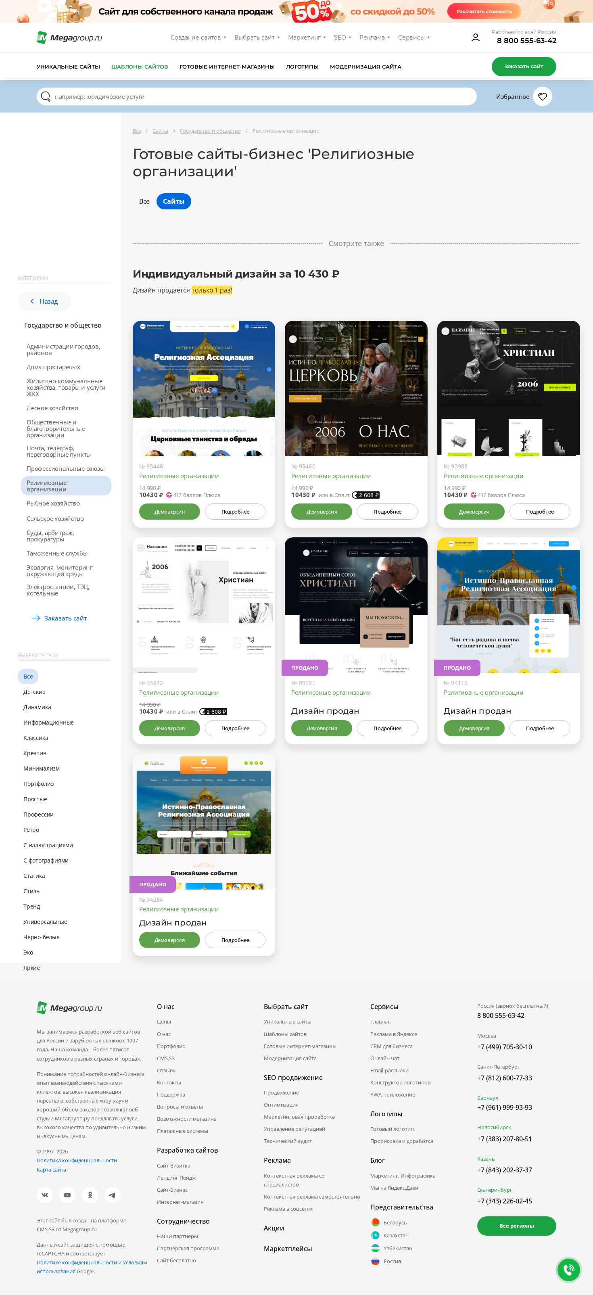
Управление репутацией (294, 1128)
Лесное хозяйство (52, 408)
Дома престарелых (53, 367)
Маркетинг (304, 37)
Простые (35, 799)
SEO (340, 37)
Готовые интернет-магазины (227, 66)
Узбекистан (398, 1248)
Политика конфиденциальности (77, 1160)
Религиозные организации (47, 485)
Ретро (31, 829)
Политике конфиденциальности (77, 1262)
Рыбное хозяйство (53, 503)
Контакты (169, 1082)
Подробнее (235, 511)
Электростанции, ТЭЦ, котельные (58, 590)
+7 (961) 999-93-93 (504, 1107)
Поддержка (171, 1094)
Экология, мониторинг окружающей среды (59, 570)
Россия (392, 1261)
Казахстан (396, 1235)
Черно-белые (41, 937)
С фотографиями (46, 860)
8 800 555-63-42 (526, 40)
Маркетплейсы (288, 1248)
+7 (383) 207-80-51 (504, 1138)
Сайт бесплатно (176, 1260)
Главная (380, 1021)
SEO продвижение (293, 1077)
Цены (164, 1021)
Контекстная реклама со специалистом (294, 1180)
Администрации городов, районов (63, 349)
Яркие (31, 967)
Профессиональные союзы (66, 468)
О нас (164, 1034)
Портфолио (38, 783)
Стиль (31, 891)
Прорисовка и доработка (401, 1141)
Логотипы (302, 66)
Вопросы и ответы (180, 1106)
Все (28, 676)
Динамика (37, 707)
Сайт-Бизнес (172, 1189)
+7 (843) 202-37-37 (504, 1170)
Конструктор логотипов (400, 1082)
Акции (274, 1228)
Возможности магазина (187, 1118)
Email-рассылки (389, 1070)
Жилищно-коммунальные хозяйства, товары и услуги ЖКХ (66, 387)
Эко (28, 952)
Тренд (31, 906)
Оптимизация (281, 1104)
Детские (34, 692)
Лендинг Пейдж (176, 1177)
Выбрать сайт (254, 37)
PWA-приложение (392, 1094)
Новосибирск (494, 1127)
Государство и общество (63, 325)
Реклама (372, 37)
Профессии (38, 814)
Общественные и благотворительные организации (56, 428)
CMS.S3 (166, 1058)
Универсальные (45, 921)
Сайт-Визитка (173, 1165)
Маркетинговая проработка (299, 1116)
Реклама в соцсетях (288, 1208)
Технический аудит (288, 1141)
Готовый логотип (392, 1128)
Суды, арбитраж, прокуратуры (50, 535)
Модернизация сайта (365, 66)
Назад (49, 301)
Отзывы (167, 1070)
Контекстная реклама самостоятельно (312, 1196)
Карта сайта (51, 1169)
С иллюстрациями (48, 845)
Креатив (34, 753)
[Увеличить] (259, 422)
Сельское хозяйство (55, 518)
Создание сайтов (196, 37)
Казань (486, 1158)
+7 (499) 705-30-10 (504, 1046)
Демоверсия (170, 511)
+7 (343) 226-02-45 (504, 1201)
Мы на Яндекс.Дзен (394, 1187)
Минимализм (41, 768)
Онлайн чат (384, 1058)
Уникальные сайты (68, 66)
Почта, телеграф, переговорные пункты (59, 451)
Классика (35, 737)
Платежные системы (182, 1130)
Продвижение (281, 1092)
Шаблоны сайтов (140, 66)
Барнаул (487, 1097)
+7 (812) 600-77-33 (504, 1078)
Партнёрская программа (188, 1248)
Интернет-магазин (180, 1201)
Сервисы (411, 37)
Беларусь (395, 1222)
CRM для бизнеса (391, 1046)
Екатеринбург (494, 1189)
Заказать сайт (524, 66)
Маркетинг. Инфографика (403, 1175)
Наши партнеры (177, 1236)
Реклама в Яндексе (393, 1034)
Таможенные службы (57, 553)
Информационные (48, 722)
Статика (34, 875)
